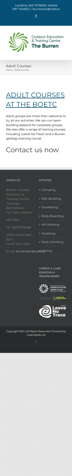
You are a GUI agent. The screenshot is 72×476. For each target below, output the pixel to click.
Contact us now (32, 150)
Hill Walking (50, 224)
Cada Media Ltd (36, 334)
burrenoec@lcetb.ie (46, 9)
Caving (46, 251)
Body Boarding (52, 216)
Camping (48, 190)
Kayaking (48, 233)
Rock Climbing (52, 242)
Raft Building (51, 198)
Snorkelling (49, 207)
